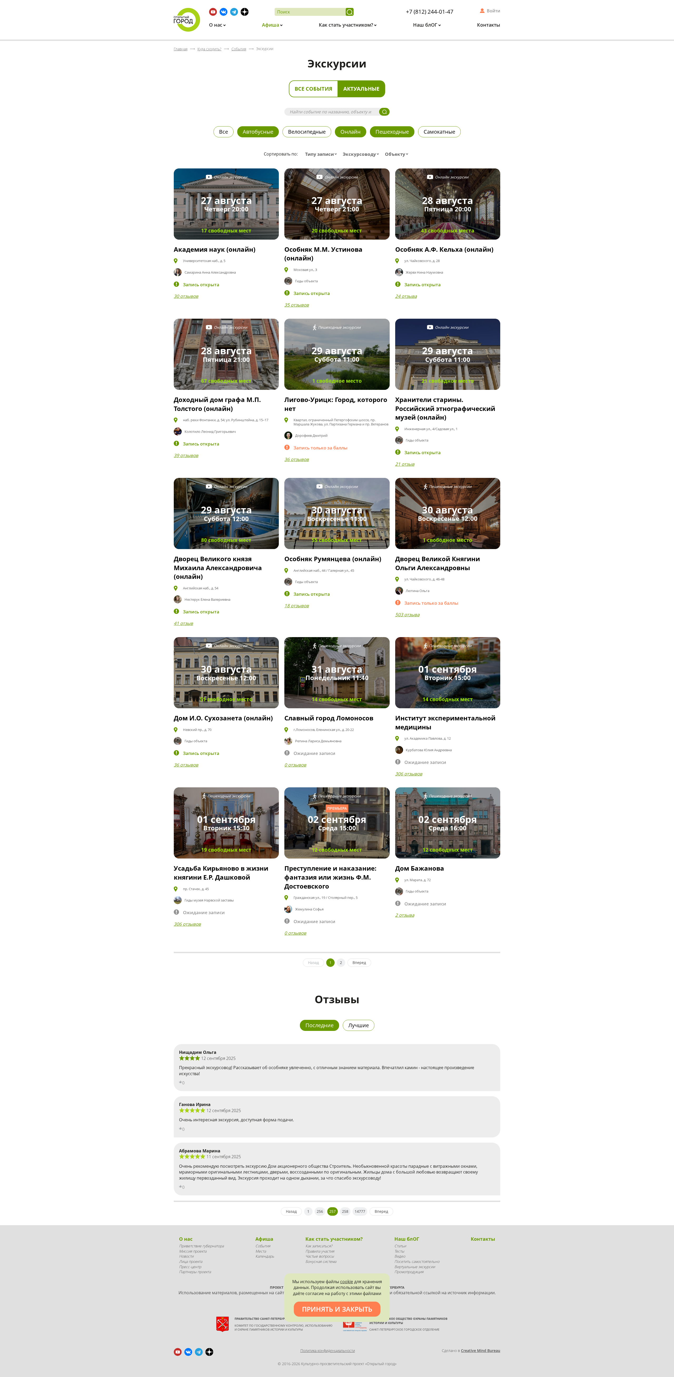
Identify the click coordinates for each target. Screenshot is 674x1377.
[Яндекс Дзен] (245, 12)
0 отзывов (295, 765)
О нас (216, 25)
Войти (493, 11)
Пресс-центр (190, 1266)
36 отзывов (296, 459)
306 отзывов (408, 774)
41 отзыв (183, 623)
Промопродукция (408, 1271)
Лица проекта (190, 1261)
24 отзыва (406, 296)
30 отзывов (186, 296)
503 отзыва (407, 615)
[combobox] (322, 154)
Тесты (399, 1251)
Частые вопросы (319, 1256)
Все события (313, 88)
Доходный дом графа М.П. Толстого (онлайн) (217, 404)
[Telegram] (234, 12)
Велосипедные (307, 131)
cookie (346, 1281)
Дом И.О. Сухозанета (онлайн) (223, 718)
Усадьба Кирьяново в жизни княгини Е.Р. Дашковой (221, 872)
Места (260, 1251)
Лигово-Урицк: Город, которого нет (335, 404)
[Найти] (350, 12)
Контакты (488, 25)
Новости (186, 1256)
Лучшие (358, 1025)
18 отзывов (296, 606)
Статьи (400, 1245)
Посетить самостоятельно (416, 1261)
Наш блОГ (426, 25)
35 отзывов (296, 305)
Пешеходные (392, 131)
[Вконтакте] (223, 12)
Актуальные (361, 88)
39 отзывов (186, 455)
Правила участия (319, 1251)
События (262, 1245)
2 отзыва (404, 915)
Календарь (264, 1256)
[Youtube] (213, 12)
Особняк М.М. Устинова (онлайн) (323, 254)
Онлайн (350, 131)
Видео (399, 1256)
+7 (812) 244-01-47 (429, 11)
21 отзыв (404, 464)
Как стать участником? (346, 25)
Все (223, 131)
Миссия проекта (192, 1251)
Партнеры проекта (195, 1271)
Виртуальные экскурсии (414, 1266)
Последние (319, 1025)
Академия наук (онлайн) (214, 249)
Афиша (271, 25)
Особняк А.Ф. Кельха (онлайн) (444, 249)
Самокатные (439, 131)
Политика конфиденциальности (327, 1350)
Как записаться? (318, 1245)
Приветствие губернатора (201, 1245)
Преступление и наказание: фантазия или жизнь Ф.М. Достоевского (330, 877)
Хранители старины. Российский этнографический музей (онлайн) (445, 408)
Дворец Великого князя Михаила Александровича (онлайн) (218, 567)
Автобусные (258, 131)
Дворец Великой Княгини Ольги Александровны (437, 563)
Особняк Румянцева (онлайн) (332, 558)
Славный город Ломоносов (328, 718)
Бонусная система (320, 1261)
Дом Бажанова (419, 868)
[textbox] (322, 154)
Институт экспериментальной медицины (445, 722)
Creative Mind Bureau (480, 1350)
